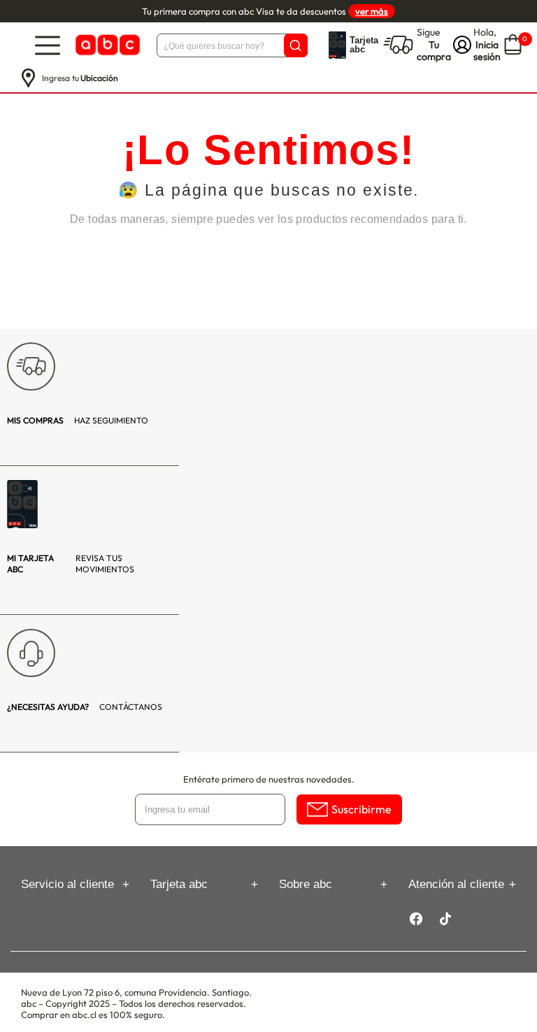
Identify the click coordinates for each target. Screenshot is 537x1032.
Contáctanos (84, 707)
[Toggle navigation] (47, 45)
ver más (371, 11)
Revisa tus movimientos (70, 563)
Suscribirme (361, 809)
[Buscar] (296, 45)
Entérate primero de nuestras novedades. (269, 779)
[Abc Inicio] (106, 45)
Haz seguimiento (77, 420)
